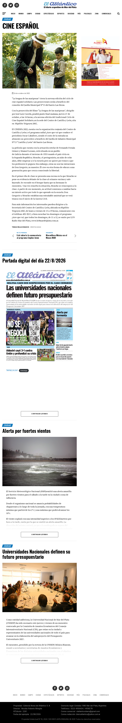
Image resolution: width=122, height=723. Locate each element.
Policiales (88, 13)
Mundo (21, 13)
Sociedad (71, 13)
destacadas (36, 227)
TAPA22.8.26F (12, 370)
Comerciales (106, 13)
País (79, 13)
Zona (96, 13)
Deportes (60, 13)
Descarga (23, 370)
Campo (29, 13)
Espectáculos (49, 13)
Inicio (13, 13)
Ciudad (37, 13)
